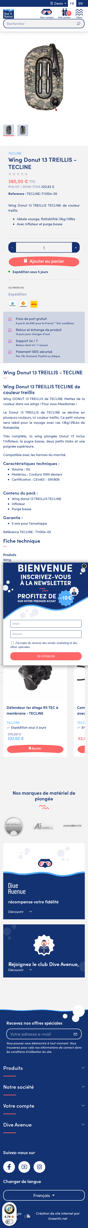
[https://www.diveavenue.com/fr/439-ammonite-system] (72, 826)
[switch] (9, 1222)
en (80, 3)
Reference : (17, 193)
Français (42, 1195)
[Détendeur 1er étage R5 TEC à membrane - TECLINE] (35, 699)
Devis (58, 3)
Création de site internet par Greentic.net (58, 1216)
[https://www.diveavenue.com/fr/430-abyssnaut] (13, 826)
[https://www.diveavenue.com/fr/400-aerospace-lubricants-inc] (43, 826)
